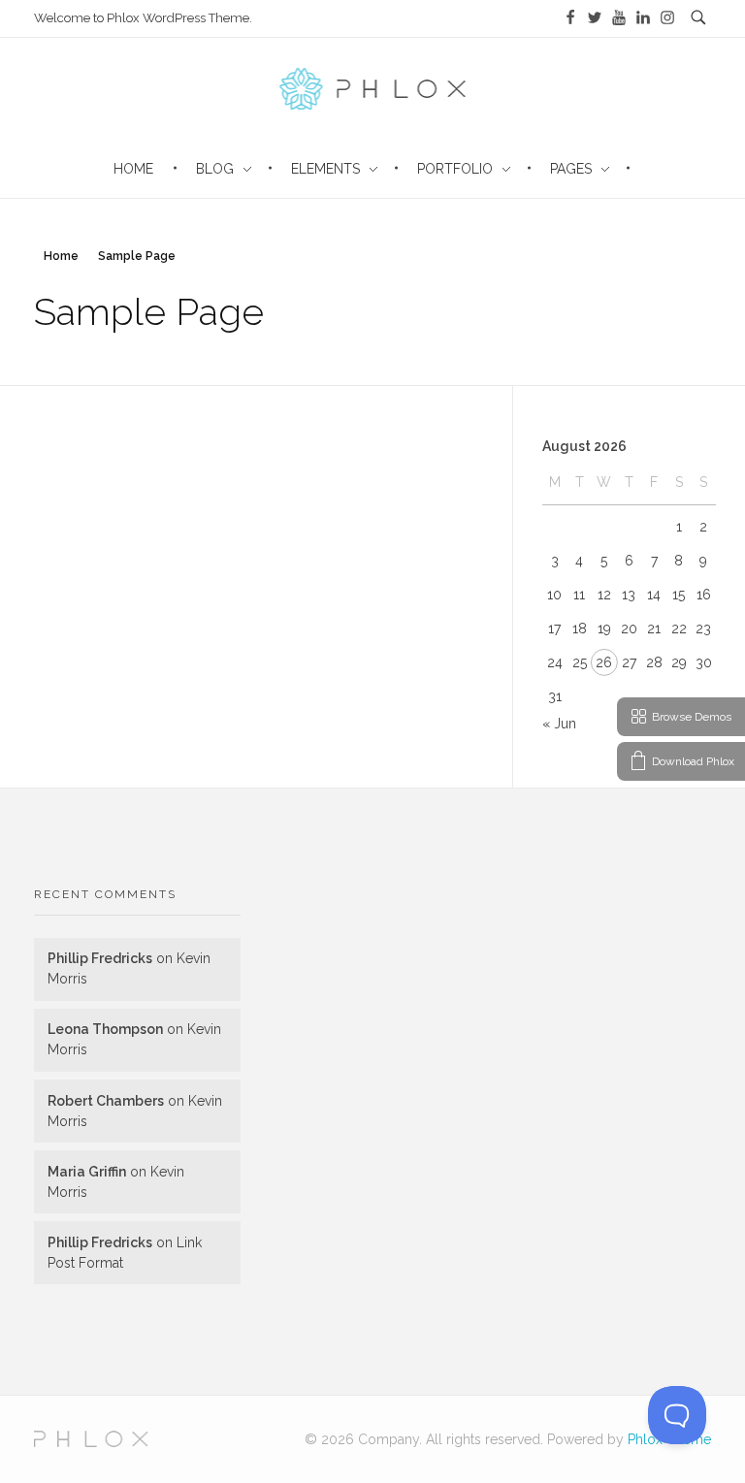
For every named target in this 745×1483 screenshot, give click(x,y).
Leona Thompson (105, 1029)
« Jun (559, 723)
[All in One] (91, 1439)
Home (61, 256)
